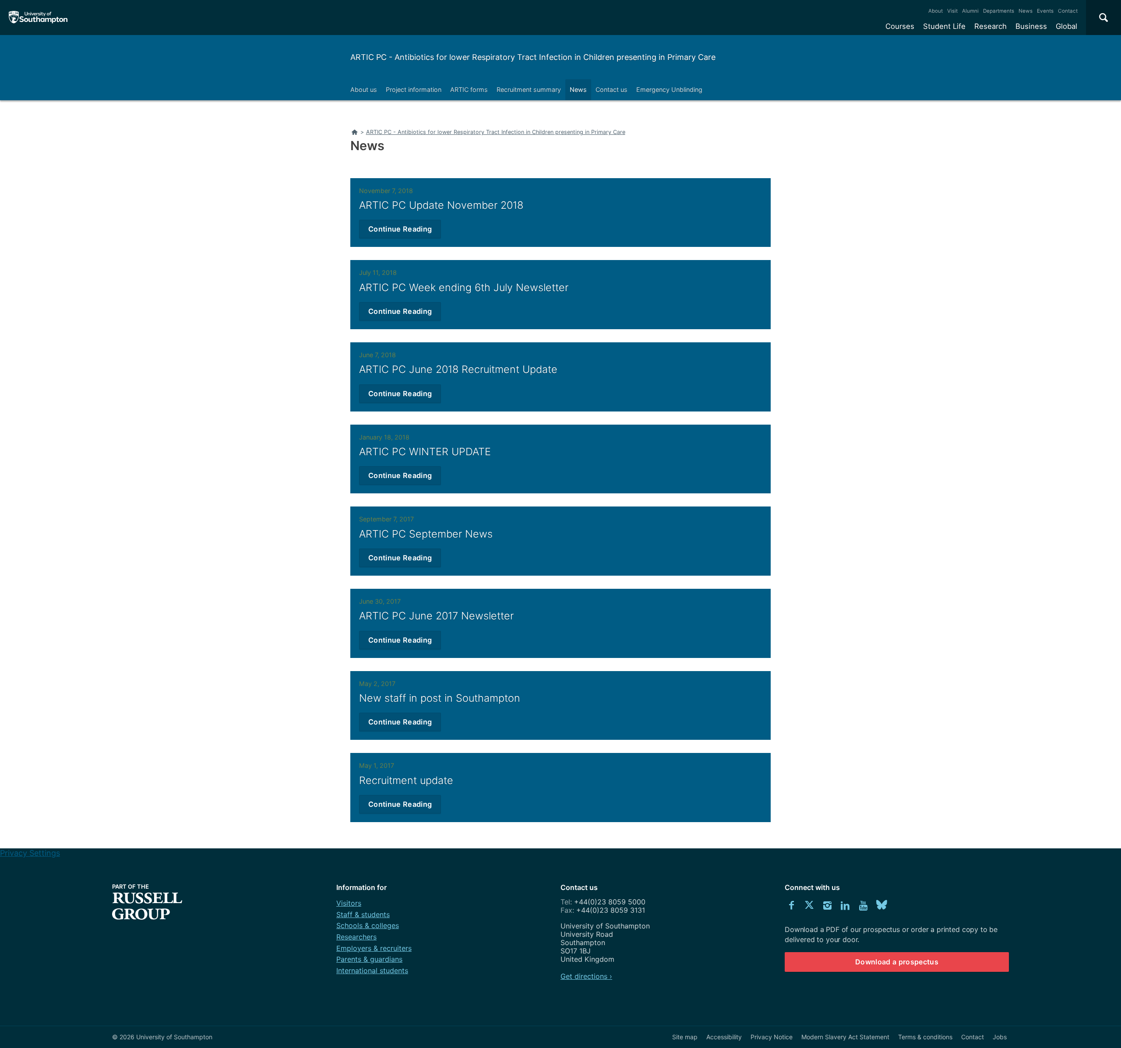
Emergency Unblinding (669, 89)
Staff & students (363, 914)
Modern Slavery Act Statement (845, 1037)
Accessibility (724, 1037)
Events (1045, 11)
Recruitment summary (529, 89)
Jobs (1000, 1037)
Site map (685, 1037)
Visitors (348, 903)
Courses (899, 26)
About (935, 11)
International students (372, 970)
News (1026, 11)
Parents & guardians (369, 959)
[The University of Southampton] (38, 17)
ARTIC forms (469, 89)
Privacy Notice (772, 1037)
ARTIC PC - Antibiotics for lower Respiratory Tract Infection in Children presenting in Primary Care (533, 57)
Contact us (611, 89)
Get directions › (586, 976)
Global (1066, 26)
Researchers (356, 936)
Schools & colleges (367, 925)
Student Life (944, 26)
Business (1031, 26)
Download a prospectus (896, 961)
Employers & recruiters (374, 948)
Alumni (970, 11)
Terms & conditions (925, 1037)
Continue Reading (400, 229)
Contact (1068, 11)
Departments (998, 11)
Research (990, 26)
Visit (952, 11)
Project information (413, 89)
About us (363, 89)
